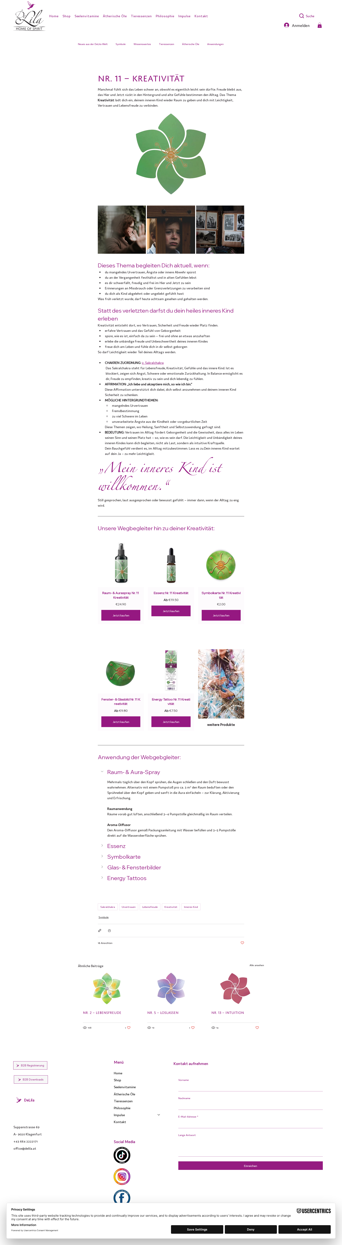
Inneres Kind (191, 906)
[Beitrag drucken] (109, 930)
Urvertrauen (129, 906)
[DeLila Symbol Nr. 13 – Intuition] (235, 988)
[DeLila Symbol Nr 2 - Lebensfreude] (106, 988)
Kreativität (170, 906)
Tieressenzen (166, 44)
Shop (117, 1080)
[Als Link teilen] (100, 930)
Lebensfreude (150, 906)
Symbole (121, 44)
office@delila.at (24, 1148)
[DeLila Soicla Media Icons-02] (121, 1176)
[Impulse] (159, 1114)
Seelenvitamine (125, 1087)
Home (118, 1073)
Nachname (184, 1098)
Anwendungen (215, 44)
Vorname (183, 1079)
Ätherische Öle (190, 44)
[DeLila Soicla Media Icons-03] (121, 1155)
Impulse (119, 1115)
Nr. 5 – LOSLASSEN (163, 1012)
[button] (319, 25)
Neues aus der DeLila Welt (93, 44)
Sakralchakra (107, 906)
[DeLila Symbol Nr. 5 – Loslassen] (171, 988)
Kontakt (120, 1122)
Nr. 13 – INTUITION (227, 1012)
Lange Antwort (187, 1135)
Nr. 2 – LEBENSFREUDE (102, 1012)
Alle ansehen (257, 965)
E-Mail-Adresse (188, 1116)
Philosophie (122, 1108)
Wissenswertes (142, 44)
